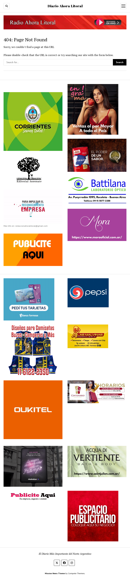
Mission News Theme (55, 573)
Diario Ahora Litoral (65, 6)
